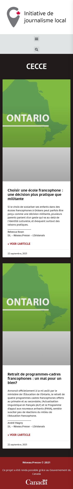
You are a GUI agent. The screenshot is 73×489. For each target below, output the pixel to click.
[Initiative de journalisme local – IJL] (36, 17)
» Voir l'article (19, 244)
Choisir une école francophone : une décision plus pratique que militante (35, 194)
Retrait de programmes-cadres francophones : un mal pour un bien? (34, 378)
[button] (36, 38)
